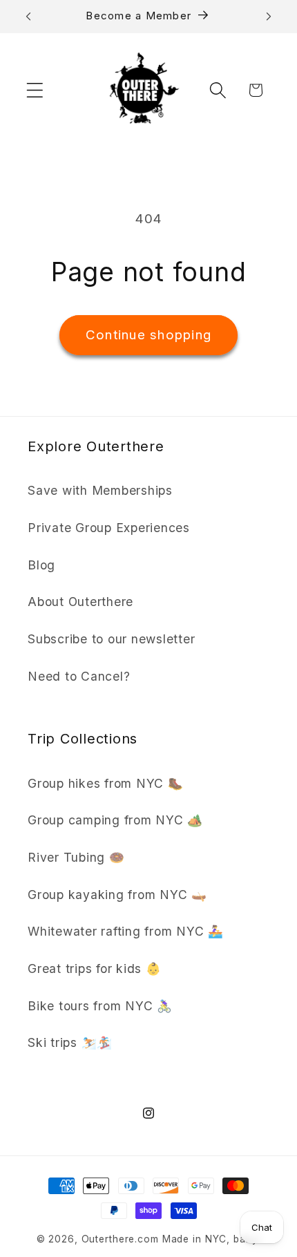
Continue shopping (148, 335)
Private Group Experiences (109, 527)
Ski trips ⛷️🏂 (70, 1042)
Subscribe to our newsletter (111, 639)
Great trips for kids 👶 (95, 968)
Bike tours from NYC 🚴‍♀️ (100, 1006)
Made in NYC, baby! (211, 1239)
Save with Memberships (100, 490)
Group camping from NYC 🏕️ (115, 820)
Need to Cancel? (79, 676)
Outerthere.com (120, 1239)
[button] (35, 90)
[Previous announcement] (28, 16)
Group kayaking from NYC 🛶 (117, 894)
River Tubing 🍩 (76, 857)
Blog (41, 565)
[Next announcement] (268, 16)
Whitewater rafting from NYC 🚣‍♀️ (126, 931)
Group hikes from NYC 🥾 (106, 783)
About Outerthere (80, 601)
